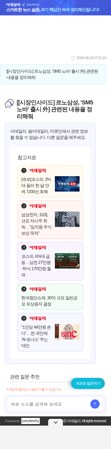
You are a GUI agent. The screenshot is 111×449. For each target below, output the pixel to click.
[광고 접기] (55, 422)
